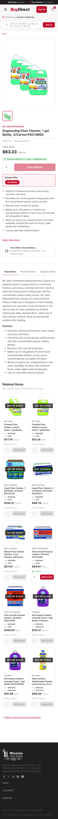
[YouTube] (17, 776)
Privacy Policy (26, 815)
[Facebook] (4, 776)
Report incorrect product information (23, 717)
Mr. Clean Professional (13, 126)
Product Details (28, 271)
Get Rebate (12, 182)
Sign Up (41, 9)
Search (49, 25)
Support (7, 798)
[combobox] (22, 24)
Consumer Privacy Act (43, 815)
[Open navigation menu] (5, 9)
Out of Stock (34, 167)
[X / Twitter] (8, 776)
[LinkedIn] (13, 776)
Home (4, 33)
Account (8, 790)
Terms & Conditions (10, 815)
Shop (5, 783)
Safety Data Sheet (11, 240)
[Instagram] (22, 776)
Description (10, 271)
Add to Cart (19, 450)
